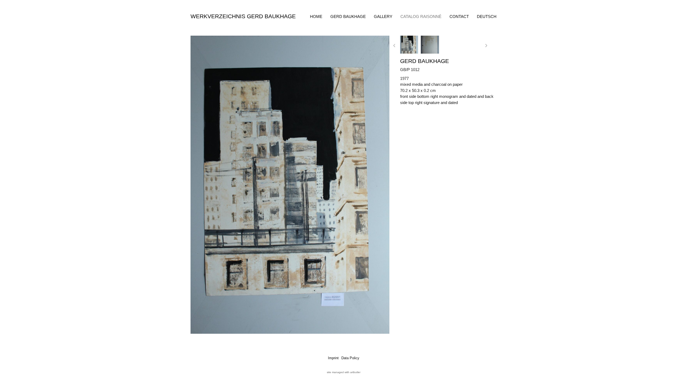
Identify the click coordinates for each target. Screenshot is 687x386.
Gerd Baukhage (348, 16)
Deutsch (486, 16)
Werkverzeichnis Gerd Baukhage (243, 16)
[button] (394, 45)
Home (316, 16)
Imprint (333, 358)
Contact (459, 16)
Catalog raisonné (420, 16)
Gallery (383, 16)
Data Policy (350, 358)
